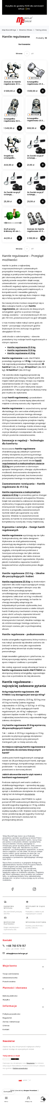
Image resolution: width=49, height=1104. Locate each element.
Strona (19, 53)
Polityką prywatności (20, 1068)
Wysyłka (6, 1000)
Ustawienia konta (10, 977)
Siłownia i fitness (25, 30)
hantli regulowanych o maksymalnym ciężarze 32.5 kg (23, 463)
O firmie (6, 1025)
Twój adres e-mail (11, 1056)
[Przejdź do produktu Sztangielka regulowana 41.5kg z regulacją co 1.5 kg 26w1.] (36, 71)
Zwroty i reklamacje (11, 1022)
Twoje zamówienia (11, 974)
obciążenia (29, 794)
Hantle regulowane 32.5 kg (21, 350)
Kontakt (6, 1029)
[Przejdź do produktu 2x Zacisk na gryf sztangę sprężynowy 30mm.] (36, 181)
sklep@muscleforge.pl (17, 953)
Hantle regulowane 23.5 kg (21, 347)
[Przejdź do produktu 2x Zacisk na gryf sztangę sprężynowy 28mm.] (13, 181)
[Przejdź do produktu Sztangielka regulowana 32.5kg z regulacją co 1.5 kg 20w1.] (13, 108)
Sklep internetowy (23, 1090)
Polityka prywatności (11, 1014)
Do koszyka (19, 90)
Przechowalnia (9, 981)
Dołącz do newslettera (15, 1059)
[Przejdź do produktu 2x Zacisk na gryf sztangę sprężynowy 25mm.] (36, 145)
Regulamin (7, 1018)
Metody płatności (10, 996)
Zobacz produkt (42, 127)
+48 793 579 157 (16, 946)
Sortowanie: (24, 44)
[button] (23, 966)
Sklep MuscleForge (8, 30)
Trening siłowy (41, 30)
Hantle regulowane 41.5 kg (21, 353)
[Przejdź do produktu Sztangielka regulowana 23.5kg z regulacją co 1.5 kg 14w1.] (36, 107)
